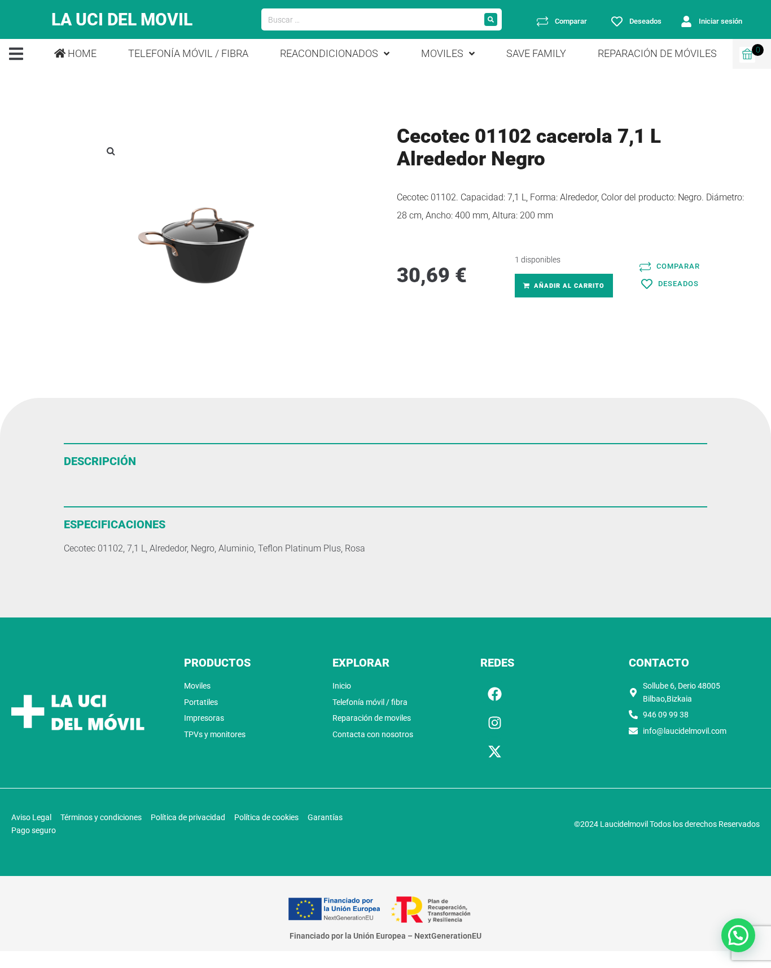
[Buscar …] (370, 20)
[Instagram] (494, 722)
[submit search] (490, 19)
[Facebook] (494, 694)
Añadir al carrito (569, 286)
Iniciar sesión (720, 21)
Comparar (571, 21)
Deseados (645, 21)
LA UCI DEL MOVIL (121, 19)
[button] (16, 54)
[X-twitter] (494, 751)
